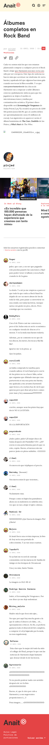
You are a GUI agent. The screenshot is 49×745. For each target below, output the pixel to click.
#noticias (9, 52)
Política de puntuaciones (11, 736)
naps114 (13, 399)
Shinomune (14, 574)
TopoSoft (14, 549)
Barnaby (18, 472)
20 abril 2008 (14, 668)
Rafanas (14, 641)
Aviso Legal (10, 731)
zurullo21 (14, 360)
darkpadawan (15, 282)
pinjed (11, 48)
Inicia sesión (11, 250)
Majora (12, 529)
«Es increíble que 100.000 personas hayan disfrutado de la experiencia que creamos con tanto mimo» (18, 216)
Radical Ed (15, 511)
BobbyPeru (14, 315)
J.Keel (12, 458)
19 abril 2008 (14, 553)
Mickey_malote (17, 606)
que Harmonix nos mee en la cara (29, 71)
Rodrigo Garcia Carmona (22, 589)
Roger (12, 259)
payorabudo (15, 431)
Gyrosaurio (15, 664)
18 (43, 48)
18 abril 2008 (14, 262)
